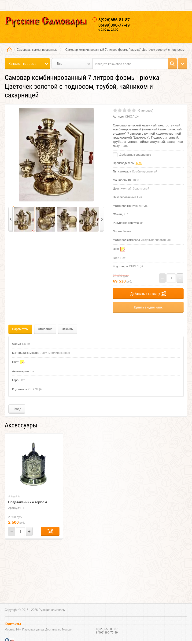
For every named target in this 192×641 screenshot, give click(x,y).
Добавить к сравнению (135, 154)
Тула (139, 163)
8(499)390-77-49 (114, 25)
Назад (16, 409)
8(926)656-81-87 (114, 19)
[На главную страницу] (46, 23)
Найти (172, 63)
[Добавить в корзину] (50, 531)
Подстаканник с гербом (27, 502)
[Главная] (9, 49)
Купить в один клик (148, 307)
